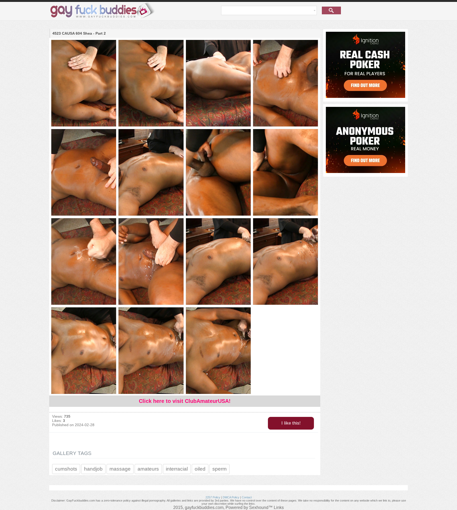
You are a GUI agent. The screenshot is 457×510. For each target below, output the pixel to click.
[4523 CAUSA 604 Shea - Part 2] (83, 84)
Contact (247, 497)
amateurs (148, 469)
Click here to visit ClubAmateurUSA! (185, 401)
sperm (219, 469)
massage (120, 469)
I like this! (291, 423)
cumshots (66, 469)
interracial (177, 469)
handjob (93, 469)
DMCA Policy (231, 497)
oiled (200, 469)
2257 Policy (212, 497)
